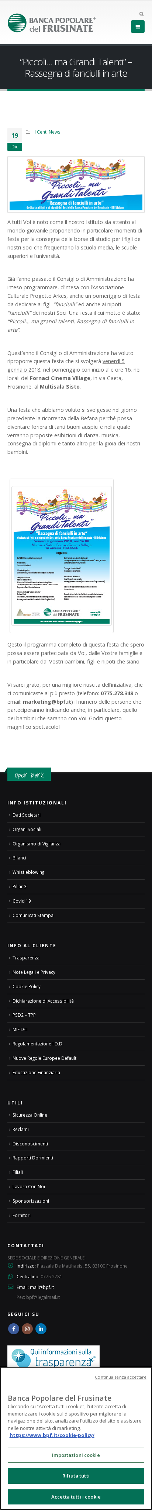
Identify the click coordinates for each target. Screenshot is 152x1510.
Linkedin (40, 1328)
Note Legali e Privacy (34, 972)
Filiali (18, 1172)
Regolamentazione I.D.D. (38, 1044)
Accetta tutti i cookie (76, 1496)
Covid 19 (22, 901)
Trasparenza (26, 958)
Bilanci (19, 858)
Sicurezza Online (30, 1115)
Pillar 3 (20, 886)
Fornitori (22, 1215)
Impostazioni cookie (76, 1455)
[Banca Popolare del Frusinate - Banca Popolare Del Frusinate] (51, 23)
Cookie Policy (27, 986)
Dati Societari (27, 815)
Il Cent (40, 132)
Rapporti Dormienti (33, 1158)
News (55, 132)
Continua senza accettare (120, 1377)
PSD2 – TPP (24, 1015)
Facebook (13, 1328)
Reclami (21, 1129)
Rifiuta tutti (76, 1475)
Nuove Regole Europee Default (44, 1058)
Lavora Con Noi (29, 1186)
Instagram (27, 1328)
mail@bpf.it (42, 1287)
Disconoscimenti (30, 1144)
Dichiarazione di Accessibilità (43, 1001)
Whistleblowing (28, 872)
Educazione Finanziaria (36, 1072)
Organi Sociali (27, 829)
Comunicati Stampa (33, 915)
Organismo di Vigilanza (37, 844)
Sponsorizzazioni (31, 1201)
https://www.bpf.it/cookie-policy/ (52, 1435)
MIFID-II (20, 1029)
